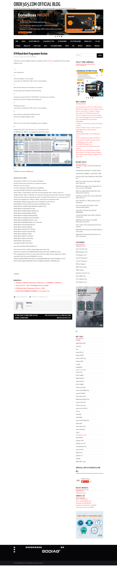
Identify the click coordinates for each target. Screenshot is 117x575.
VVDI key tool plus (81, 405)
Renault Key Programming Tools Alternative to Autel (89, 109)
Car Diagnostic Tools (48, 41)
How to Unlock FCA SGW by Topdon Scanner (88, 140)
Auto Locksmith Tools (81, 249)
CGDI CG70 (79, 372)
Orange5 (78, 458)
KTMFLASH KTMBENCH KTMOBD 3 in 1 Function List (32, 291)
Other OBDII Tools (81, 276)
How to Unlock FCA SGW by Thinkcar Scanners (88, 152)
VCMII (46, 129)
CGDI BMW (79, 417)
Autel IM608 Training (56, 46)
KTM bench (34, 297)
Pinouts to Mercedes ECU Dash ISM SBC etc (88, 138)
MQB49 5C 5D (27, 46)
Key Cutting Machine (75, 41)
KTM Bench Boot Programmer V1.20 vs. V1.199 (30, 288)
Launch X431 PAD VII (81, 408)
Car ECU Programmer (21, 297)
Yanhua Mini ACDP (81, 396)
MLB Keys (80, 46)
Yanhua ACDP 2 (88, 41)
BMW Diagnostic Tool (81, 252)
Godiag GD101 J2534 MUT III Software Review (88, 170)
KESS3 (45, 46)
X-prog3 (78, 364)
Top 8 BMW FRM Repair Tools (84, 144)
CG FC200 (83, 370)
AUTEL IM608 (79, 375)
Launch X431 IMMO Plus (82, 390)
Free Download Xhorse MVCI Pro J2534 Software (89, 107)
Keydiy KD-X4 (79, 352)
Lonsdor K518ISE (80, 393)
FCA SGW (97, 41)
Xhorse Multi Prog (80, 426)
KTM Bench (50, 61)
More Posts (29, 306)
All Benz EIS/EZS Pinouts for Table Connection (88, 127)
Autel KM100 (79, 437)
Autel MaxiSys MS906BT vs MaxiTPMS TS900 (88, 173)
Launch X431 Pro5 (81, 402)
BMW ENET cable (81, 461)
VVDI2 (77, 432)
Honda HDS (79, 423)
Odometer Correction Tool (82, 273)
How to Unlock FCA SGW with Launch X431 (87, 113)
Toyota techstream (81, 387)
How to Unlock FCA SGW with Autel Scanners (88, 150)
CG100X (78, 340)
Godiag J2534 (79, 361)
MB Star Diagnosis (81, 264)
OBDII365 (33, 56)
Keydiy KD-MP (80, 355)
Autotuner (78, 346)
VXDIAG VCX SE (80, 443)
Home (17, 41)
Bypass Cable (37, 46)
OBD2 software (80, 270)
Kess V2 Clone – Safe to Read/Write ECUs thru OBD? (32, 285)
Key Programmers (62, 41)
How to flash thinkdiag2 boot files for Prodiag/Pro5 (89, 117)
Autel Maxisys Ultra (81, 435)
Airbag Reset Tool (80, 246)
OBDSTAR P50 (80, 378)
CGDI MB (78, 414)
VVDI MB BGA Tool (81, 446)
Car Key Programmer (81, 261)
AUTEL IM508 (79, 384)
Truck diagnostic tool (81, 279)
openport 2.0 (79, 455)
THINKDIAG (79, 367)
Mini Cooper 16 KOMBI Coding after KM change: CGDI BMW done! (26, 317)
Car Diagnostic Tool (81, 255)
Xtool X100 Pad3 (80, 429)
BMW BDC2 (97, 46)
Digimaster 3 (79, 452)
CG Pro (78, 411)
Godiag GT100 (80, 440)
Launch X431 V (80, 449)
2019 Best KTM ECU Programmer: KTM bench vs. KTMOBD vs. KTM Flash (39, 282)
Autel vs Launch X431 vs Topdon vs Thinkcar (88, 111)
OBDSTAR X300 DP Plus (82, 399)
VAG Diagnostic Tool (81, 282)
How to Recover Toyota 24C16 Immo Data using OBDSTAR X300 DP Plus (58, 317)
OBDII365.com (80, 491)
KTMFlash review (43, 297)
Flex (73, 46)
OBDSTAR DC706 (80, 343)
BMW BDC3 (88, 46)
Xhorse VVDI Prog (81, 358)
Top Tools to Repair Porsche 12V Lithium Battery (89, 115)
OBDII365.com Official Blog (37, 4)
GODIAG (23, 41)
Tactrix (36, 129)
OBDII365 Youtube (81, 493)
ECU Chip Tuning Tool (34, 41)
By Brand (18, 46)
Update (67, 46)
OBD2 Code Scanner (81, 267)
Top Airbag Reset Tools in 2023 (84, 142)
